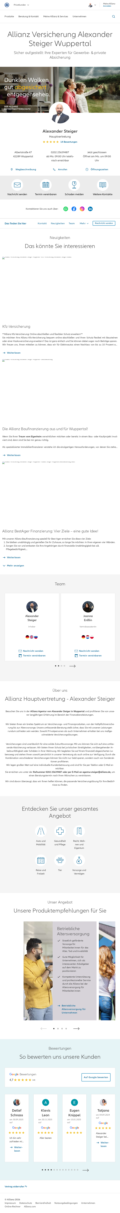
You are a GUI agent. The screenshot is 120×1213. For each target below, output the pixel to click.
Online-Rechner (12, 1206)
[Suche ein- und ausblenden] (113, 16)
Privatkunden (20, 5)
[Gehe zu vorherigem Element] (46, 666)
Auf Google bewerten (96, 1077)
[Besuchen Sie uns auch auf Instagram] (82, 209)
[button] (60, 113)
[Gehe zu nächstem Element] (73, 666)
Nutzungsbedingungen (66, 1203)
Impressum (10, 1203)
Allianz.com (30, 1206)
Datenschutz (25, 1203)
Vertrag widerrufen (14, 1186)
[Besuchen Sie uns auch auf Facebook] (74, 209)
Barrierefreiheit (43, 1203)
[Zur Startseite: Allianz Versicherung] (7, 5)
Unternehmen (88, 1203)
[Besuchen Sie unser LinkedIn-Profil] (90, 209)
